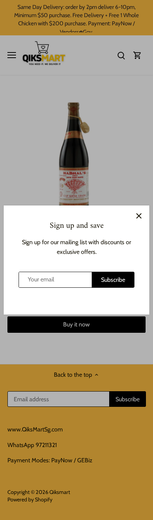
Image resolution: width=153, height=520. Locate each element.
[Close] (139, 216)
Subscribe (113, 279)
